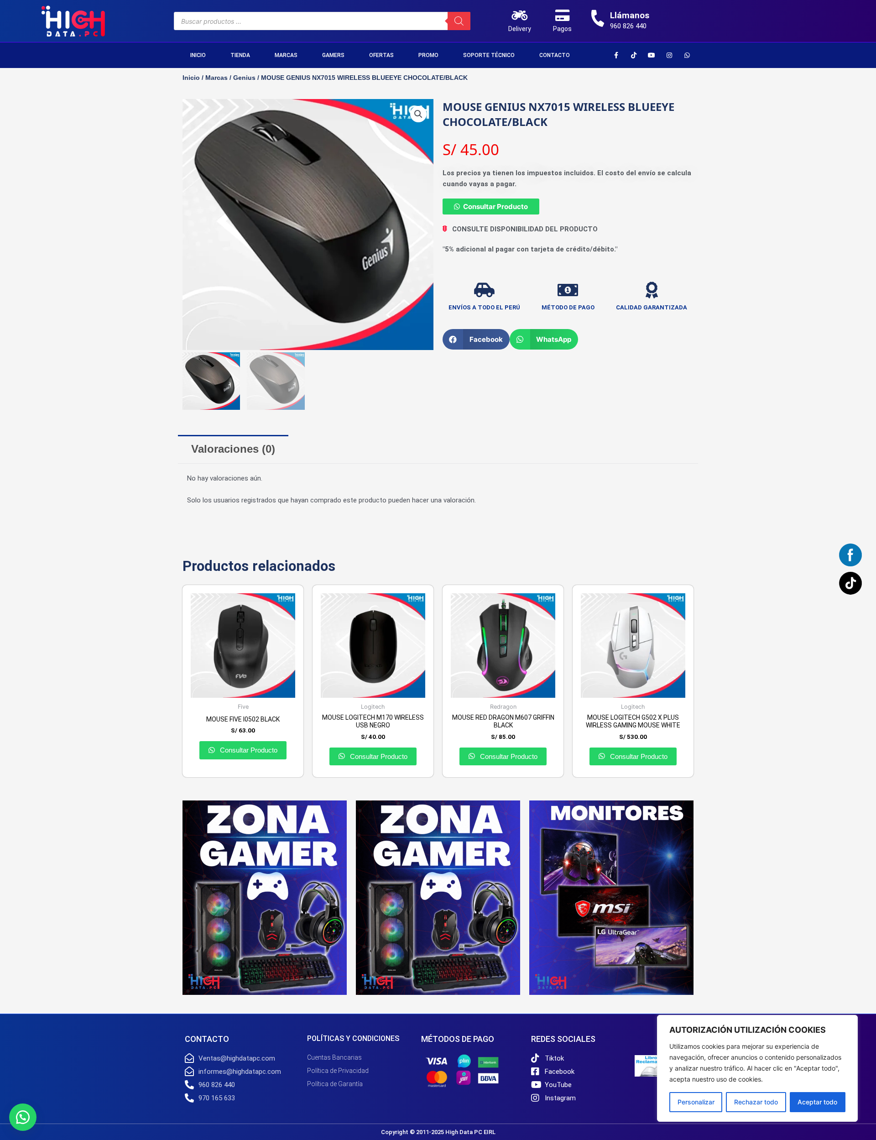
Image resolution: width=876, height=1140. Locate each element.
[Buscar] (459, 21)
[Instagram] (669, 55)
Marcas (286, 55)
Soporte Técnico (489, 55)
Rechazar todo (756, 1102)
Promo (428, 55)
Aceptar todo (817, 1102)
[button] (418, 114)
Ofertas (381, 55)
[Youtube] (651, 55)
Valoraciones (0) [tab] (233, 449)
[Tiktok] (633, 55)
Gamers (333, 55)
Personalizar (696, 1102)
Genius (244, 77)
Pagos (562, 28)
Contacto (554, 55)
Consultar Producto (495, 206)
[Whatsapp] (687, 55)
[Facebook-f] (616, 55)
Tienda (240, 55)
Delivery (519, 28)
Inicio (198, 55)
